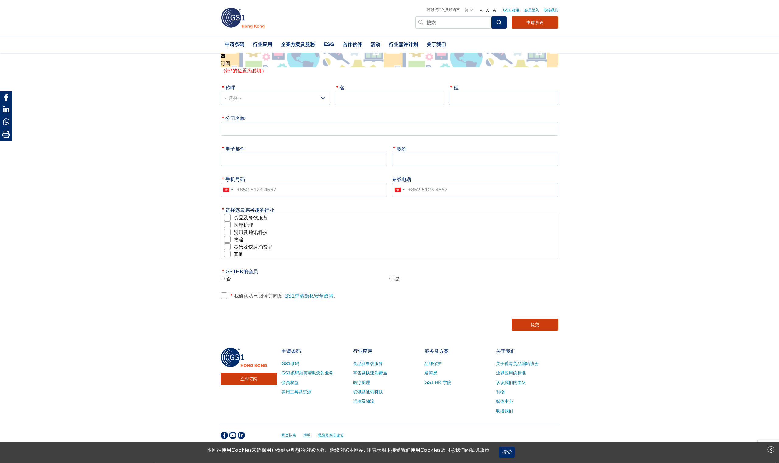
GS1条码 (290, 363)
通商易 (430, 373)
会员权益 (290, 382)
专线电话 (401, 179)
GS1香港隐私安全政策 (308, 296)
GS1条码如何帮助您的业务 (307, 373)
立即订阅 (248, 378)
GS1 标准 (511, 10)
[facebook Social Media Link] (224, 435)
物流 (238, 239)
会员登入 (531, 10)
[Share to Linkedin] (6, 109)
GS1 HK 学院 (437, 382)
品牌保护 (433, 363)
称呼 (230, 88)
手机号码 (235, 179)
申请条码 (534, 22)
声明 (307, 435)
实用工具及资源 (296, 391)
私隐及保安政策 (331, 435)
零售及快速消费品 (253, 247)
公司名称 (235, 118)
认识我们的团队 (511, 382)
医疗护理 (243, 225)
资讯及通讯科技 (251, 232)
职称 (402, 149)
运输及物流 (363, 401)
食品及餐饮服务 (251, 218)
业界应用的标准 (511, 373)
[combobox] (228, 189)
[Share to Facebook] (6, 97)
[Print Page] (6, 134)
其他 (238, 254)
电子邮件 (235, 149)
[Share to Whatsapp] (6, 122)
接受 (507, 452)
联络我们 (551, 10)
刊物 (500, 391)
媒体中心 (504, 401)
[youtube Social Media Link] (232, 435)
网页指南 (288, 435)
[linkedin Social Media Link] (241, 435)
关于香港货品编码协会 (517, 363)
